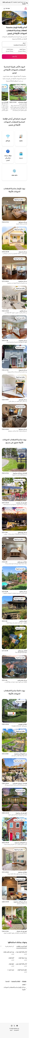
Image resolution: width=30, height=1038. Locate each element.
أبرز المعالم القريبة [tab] (9, 946)
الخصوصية (16, 1030)
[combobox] (14, 45)
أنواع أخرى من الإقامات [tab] (21, 946)
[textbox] (21, 51)
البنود (11, 1030)
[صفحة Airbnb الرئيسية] (25, 8)
